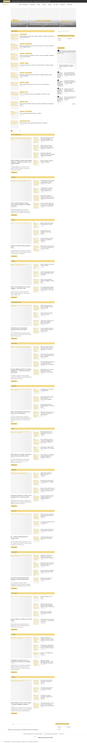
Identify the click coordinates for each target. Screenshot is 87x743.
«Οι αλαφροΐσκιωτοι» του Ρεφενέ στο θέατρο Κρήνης (47, 390)
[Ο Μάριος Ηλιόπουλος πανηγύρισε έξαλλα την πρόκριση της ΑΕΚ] (36, 573)
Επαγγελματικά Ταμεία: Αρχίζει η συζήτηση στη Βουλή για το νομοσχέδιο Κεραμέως (47, 497)
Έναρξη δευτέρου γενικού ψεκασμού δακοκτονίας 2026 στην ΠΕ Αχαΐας (33, 122)
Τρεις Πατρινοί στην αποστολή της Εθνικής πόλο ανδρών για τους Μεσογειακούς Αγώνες (47, 564)
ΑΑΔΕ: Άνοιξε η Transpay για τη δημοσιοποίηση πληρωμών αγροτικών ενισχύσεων (47, 322)
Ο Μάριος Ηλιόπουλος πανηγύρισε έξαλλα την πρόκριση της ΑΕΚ (47, 571)
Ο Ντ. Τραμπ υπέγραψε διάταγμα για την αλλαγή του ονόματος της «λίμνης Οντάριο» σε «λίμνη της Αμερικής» (47, 288)
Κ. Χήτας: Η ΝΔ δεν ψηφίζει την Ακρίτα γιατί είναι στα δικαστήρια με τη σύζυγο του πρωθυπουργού (47, 204)
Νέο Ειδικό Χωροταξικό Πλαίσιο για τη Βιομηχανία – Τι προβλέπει (47, 481)
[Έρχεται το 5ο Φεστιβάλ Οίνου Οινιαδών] (36, 655)
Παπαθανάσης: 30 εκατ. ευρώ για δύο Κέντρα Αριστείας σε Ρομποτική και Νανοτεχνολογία (47, 370)
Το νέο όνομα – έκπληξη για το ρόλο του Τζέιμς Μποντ (47, 522)
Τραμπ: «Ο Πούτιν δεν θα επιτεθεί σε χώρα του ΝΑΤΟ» (47, 265)
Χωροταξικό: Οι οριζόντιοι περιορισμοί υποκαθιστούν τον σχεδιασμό (46, 696)
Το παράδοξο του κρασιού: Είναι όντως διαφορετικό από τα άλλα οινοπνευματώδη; (21, 661)
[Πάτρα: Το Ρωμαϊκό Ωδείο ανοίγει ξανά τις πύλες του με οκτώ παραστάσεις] (15, 86)
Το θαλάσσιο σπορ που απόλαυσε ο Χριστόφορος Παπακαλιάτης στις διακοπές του (47, 515)
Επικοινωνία (61, 733)
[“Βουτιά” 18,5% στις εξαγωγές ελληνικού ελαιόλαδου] (36, 315)
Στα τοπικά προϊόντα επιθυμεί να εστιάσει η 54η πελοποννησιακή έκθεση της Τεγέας (47, 329)
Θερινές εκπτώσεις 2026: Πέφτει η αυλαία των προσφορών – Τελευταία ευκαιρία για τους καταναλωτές (48, 489)
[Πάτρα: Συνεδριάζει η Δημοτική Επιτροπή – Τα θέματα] (15, 115)
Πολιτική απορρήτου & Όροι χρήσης (50, 733)
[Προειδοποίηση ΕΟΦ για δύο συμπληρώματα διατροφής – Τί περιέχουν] (36, 434)
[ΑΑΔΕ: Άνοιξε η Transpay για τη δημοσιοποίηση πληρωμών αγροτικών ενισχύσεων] (36, 323)
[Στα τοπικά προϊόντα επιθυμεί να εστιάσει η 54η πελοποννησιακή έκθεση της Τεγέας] (36, 331)
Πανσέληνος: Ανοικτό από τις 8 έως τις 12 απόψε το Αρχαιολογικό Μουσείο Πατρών (47, 413)
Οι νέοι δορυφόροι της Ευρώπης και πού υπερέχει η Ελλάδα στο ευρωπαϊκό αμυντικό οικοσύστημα (48, 363)
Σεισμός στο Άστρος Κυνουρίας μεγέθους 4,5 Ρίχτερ (21, 246)
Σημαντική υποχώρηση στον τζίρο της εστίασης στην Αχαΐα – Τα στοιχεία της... (66, 66)
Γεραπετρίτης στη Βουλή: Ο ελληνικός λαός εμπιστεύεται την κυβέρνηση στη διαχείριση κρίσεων (47, 197)
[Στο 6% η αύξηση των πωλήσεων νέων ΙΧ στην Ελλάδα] (21, 606)
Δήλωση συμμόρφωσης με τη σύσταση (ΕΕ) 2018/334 (33, 733)
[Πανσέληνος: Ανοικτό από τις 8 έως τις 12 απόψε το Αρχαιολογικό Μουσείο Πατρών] (36, 414)
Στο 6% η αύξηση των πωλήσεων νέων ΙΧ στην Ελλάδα (21, 619)
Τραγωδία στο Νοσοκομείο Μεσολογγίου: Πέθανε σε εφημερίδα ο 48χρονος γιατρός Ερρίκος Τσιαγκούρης (36, 75)
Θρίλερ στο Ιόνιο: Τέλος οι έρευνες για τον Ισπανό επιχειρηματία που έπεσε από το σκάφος (47, 247)
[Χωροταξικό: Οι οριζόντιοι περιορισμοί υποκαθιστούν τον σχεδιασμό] (36, 698)
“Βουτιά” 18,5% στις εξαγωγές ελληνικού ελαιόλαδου (47, 313)
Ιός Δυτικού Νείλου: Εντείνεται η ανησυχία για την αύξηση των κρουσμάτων (47, 239)
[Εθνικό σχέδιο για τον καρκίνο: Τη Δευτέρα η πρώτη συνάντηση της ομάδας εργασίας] (21, 441)
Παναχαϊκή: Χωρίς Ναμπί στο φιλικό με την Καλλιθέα (46, 579)
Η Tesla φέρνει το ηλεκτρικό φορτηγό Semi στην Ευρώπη (46, 612)
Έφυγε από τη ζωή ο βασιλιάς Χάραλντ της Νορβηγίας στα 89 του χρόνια (47, 280)
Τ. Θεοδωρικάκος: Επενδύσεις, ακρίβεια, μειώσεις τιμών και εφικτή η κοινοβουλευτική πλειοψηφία (47, 189)
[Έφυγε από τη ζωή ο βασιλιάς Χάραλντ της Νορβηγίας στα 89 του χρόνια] (36, 282)
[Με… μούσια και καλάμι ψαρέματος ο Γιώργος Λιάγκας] (21, 524)
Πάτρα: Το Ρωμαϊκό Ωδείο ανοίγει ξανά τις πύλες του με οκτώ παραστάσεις (34, 84)
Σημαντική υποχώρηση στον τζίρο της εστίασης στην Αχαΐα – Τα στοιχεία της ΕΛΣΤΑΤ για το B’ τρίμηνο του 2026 (31, 1)
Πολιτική (44, 4)
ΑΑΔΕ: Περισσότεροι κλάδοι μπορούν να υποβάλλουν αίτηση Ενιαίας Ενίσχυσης (47, 306)
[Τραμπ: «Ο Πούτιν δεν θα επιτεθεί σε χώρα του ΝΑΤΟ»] (36, 267)
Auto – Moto (56, 4)
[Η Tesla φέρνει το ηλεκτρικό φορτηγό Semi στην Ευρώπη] (36, 614)
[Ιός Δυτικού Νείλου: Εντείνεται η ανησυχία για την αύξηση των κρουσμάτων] (36, 241)
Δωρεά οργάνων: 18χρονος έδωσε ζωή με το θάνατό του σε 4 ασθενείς (47, 448)
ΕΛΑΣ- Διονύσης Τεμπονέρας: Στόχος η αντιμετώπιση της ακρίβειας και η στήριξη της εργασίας (37, 104)
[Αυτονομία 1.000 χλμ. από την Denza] (36, 599)
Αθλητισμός (62, 4)
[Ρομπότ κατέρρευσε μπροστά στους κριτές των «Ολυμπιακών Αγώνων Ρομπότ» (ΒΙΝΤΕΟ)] (36, 357)
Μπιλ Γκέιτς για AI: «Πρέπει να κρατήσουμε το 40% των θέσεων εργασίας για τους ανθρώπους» (47, 348)
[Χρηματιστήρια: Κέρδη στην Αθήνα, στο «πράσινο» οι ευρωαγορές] (36, 475)
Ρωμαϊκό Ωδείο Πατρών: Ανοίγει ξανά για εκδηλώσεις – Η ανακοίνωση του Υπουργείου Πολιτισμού (47, 398)
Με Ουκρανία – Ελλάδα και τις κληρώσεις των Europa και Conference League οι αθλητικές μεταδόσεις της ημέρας (47, 556)
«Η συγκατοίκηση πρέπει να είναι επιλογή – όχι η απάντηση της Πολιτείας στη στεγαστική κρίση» (47, 704)
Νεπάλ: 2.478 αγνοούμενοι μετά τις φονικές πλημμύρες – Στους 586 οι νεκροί (35, 93)
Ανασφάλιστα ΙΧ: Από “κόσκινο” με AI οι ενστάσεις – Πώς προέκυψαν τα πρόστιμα (48, 620)
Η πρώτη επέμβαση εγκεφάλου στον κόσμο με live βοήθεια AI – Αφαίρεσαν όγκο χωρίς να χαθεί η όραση (21, 370)
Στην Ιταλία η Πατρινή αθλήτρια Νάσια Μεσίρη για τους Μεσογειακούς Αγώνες (20, 578)
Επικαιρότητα (32, 4)
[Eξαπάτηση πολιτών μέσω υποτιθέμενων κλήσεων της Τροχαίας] (36, 233)
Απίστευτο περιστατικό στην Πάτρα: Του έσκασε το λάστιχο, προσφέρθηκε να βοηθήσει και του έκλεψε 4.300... (43, 23)
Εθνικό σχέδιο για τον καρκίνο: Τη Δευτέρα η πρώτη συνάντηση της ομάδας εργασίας (21, 455)
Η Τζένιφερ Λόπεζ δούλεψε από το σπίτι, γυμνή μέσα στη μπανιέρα (47, 530)
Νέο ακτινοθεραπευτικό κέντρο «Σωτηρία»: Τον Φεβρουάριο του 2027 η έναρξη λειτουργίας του (47, 440)
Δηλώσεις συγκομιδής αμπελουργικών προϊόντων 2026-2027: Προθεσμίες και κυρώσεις (47, 661)
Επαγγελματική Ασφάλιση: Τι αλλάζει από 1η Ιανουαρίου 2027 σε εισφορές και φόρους (67, 24)
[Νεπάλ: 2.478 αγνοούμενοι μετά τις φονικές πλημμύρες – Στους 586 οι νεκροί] (15, 96)
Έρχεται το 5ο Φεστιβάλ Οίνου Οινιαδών (47, 653)
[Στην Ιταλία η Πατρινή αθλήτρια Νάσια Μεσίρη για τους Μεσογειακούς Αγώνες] (21, 565)
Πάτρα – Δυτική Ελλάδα (23, 4)
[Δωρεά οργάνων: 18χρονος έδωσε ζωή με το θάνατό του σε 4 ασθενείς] (36, 449)
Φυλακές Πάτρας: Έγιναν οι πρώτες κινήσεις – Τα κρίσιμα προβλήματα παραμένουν (21, 703)
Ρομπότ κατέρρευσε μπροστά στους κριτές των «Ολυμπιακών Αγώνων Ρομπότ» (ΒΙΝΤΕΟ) (47, 355)
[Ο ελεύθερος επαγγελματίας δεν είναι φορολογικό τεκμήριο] (36, 690)
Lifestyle (49, 4)
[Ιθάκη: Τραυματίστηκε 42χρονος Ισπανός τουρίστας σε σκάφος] (36, 225)
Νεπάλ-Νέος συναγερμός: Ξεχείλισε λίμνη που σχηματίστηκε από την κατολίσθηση (47, 273)
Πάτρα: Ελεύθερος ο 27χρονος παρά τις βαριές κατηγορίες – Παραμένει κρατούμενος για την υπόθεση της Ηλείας (37, 37)
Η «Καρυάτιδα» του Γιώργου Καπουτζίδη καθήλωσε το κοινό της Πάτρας (47, 405)
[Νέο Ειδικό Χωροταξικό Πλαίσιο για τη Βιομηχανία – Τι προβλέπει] (36, 483)
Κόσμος (38, 4)
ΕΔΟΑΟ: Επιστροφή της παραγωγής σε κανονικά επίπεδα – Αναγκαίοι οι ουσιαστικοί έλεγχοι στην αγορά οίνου (47, 639)
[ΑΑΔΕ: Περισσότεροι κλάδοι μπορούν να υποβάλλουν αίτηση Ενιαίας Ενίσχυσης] (36, 308)
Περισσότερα (69, 4)
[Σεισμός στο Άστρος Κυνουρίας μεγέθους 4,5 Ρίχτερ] (21, 233)
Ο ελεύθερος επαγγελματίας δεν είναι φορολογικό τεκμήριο (47, 688)
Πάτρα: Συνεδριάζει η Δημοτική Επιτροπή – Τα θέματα (30, 113)
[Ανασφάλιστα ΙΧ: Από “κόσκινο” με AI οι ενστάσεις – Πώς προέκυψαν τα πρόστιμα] (36, 622)
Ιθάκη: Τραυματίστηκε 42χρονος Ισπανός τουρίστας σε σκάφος (47, 224)
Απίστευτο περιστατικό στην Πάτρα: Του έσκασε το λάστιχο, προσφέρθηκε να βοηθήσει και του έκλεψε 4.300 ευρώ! (37, 56)
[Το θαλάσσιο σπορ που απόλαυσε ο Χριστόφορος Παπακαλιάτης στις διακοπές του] (36, 516)
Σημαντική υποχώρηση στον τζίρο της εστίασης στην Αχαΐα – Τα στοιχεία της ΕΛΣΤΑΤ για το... (19, 24)
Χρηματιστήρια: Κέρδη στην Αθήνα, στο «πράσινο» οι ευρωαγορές (46, 474)
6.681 (20, 130)
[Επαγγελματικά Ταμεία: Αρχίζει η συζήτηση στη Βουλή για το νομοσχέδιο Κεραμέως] (36, 498)
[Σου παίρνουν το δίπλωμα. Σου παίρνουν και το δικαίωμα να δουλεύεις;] (36, 683)
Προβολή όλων (14, 172)
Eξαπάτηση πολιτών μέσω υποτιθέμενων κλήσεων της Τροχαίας (46, 232)
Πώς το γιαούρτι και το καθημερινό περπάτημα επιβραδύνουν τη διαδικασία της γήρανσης (47, 456)
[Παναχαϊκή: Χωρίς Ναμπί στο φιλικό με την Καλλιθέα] (36, 581)
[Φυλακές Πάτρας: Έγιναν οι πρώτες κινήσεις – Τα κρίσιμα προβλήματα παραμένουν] (21, 690)
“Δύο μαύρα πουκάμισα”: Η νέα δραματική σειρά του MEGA (47, 537)
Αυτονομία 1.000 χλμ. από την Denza (46, 597)
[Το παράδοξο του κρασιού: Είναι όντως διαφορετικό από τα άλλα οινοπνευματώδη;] (21, 647)
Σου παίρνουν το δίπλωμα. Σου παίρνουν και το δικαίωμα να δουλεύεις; (47, 681)
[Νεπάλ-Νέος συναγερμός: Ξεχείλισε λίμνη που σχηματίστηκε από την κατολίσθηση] (36, 274)
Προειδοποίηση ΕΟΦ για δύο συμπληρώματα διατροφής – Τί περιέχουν (47, 433)
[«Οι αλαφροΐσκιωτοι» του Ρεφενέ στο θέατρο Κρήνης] (36, 392)
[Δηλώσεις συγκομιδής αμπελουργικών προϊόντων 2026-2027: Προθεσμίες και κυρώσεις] (36, 663)
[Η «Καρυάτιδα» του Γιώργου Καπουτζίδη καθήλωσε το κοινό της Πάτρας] (36, 407)
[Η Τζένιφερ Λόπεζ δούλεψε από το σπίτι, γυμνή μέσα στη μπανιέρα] (36, 532)
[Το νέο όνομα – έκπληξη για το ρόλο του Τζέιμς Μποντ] (36, 524)
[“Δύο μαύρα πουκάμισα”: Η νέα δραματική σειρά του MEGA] (36, 539)
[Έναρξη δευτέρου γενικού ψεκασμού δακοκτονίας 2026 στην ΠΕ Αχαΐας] (15, 125)
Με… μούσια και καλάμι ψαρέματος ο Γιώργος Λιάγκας (19, 537)
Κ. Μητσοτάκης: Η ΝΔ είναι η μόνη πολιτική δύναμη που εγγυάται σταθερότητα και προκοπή (47, 181)
